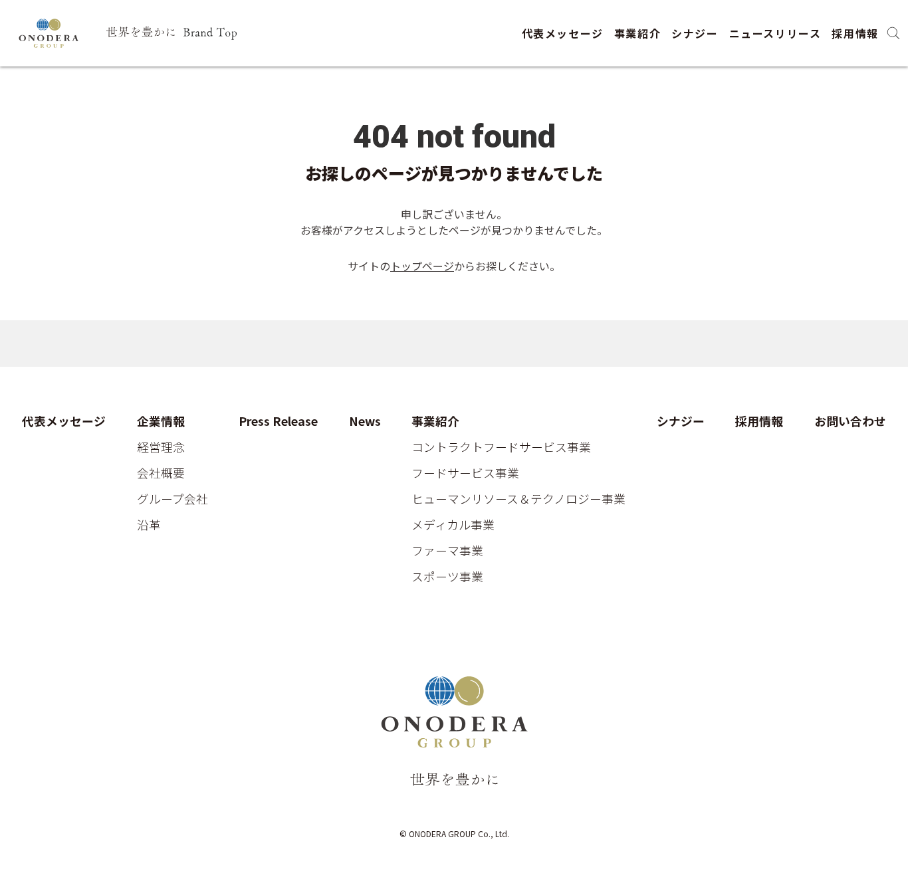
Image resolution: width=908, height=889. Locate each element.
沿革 (149, 525)
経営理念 (161, 447)
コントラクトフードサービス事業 (501, 447)
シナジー (694, 33)
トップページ (422, 266)
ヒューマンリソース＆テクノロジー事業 (518, 499)
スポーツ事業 (447, 576)
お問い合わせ (850, 421)
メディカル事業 (453, 525)
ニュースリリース (775, 33)
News (365, 421)
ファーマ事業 (447, 550)
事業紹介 (637, 33)
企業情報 (161, 421)
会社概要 (161, 473)
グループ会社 (172, 499)
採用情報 (855, 33)
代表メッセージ (563, 33)
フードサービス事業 (465, 473)
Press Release (278, 421)
